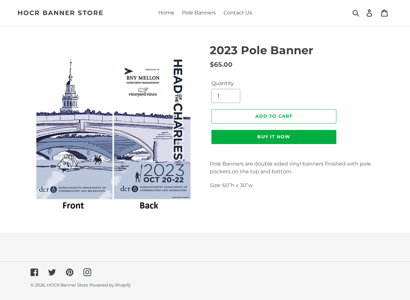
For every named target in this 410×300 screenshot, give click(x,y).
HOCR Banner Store (60, 13)
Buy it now (273, 137)
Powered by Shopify (110, 284)
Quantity (222, 83)
